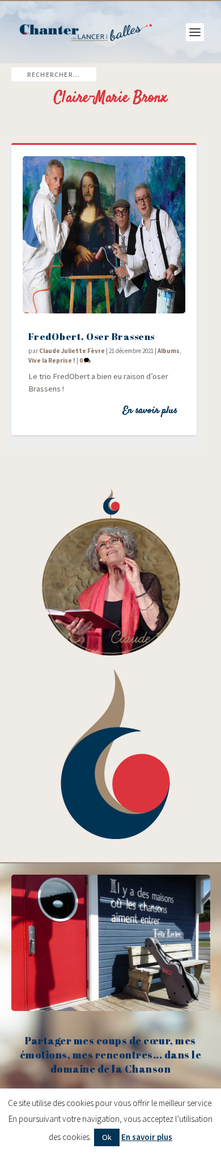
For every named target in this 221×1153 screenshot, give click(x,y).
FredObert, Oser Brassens (91, 336)
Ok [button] (107, 1137)
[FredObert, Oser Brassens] (104, 234)
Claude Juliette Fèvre (72, 351)
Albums (169, 351)
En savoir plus (149, 410)
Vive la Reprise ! (51, 360)
